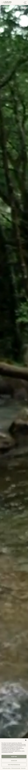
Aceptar (14, 756)
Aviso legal (23, 768)
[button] (26, 740)
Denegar (14, 760)
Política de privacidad (15, 768)
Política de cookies (6, 768)
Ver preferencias (14, 764)
